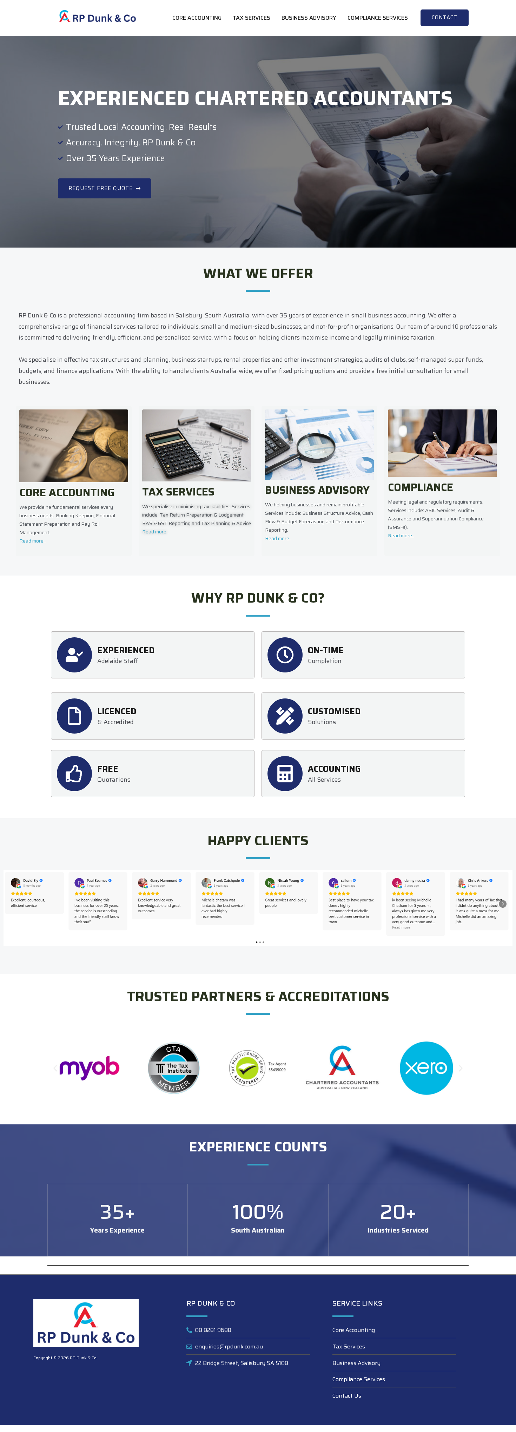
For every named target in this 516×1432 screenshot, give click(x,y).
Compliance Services (378, 17)
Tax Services (251, 17)
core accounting (66, 492)
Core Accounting (196, 17)
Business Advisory (309, 17)
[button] (445, 17)
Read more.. (32, 541)
